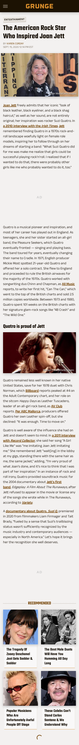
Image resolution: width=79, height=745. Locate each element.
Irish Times (49, 126)
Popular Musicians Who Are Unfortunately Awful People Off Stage (20, 717)
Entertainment (14, 19)
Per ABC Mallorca (27, 411)
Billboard (32, 390)
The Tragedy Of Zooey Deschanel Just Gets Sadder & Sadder (19, 656)
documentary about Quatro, (27, 511)
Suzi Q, (53, 511)
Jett (61, 126)
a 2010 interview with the (22, 126)
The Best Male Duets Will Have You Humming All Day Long (58, 656)
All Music (68, 284)
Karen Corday (15, 43)
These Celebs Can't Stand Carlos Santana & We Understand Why (57, 717)
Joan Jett (9, 105)
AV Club (56, 406)
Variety (27, 502)
